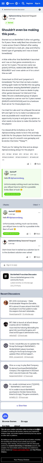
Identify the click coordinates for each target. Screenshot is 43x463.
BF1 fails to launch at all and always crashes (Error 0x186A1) (23, 323)
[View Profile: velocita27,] (6, 324)
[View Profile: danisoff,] (6, 173)
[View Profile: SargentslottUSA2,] (6, 367)
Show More (23, 406)
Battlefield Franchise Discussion (14, 9)
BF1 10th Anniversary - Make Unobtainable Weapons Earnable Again (22, 302)
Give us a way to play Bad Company (24, 365)
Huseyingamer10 (15, 314)
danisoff (13, 172)
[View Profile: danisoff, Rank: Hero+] (5, 212)
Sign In (37, 3)
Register (29, 3)
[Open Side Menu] (3, 3)
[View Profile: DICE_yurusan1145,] (6, 345)
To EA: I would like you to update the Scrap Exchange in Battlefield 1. (24, 345)
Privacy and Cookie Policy (21, 450)
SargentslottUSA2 (15, 376)
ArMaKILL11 (13, 397)
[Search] (23, 3)
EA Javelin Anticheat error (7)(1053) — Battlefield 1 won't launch (24, 385)
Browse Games (9, 421)
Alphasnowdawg (15, 16)
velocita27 (13, 335)
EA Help (6, 426)
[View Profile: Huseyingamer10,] (6, 302)
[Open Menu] (39, 9)
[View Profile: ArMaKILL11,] (6, 386)
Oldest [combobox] (36, 205)
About (17, 426)
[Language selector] (17, 3)
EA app (24, 421)
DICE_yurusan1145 (16, 357)
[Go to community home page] (10, 3)
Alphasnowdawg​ (17, 178)
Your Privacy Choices (21, 460)
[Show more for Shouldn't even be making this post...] (3, 160)
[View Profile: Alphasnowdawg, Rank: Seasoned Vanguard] (5, 17)
